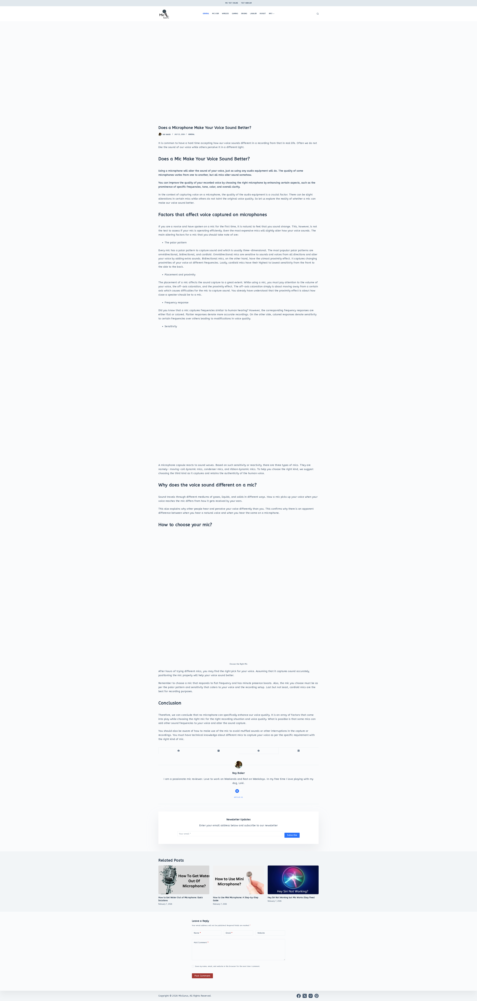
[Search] (318, 14)
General (191, 134)
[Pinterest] (259, 751)
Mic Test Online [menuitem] (231, 3)
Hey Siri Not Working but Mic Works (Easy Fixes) (291, 897)
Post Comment (202, 975)
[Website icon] (237, 791)
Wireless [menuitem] (225, 13)
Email (229, 933)
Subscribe (292, 835)
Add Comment (201, 942)
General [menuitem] (206, 13)
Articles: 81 (238, 797)
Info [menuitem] (270, 13)
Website (261, 933)
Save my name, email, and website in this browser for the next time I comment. (227, 966)
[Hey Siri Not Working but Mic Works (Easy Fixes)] (293, 880)
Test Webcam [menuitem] (246, 3)
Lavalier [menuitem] (253, 13)
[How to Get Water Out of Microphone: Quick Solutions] (183, 880)
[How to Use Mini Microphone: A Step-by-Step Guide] (238, 880)
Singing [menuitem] (244, 13)
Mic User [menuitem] (215, 13)
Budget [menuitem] (263, 13)
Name (197, 933)
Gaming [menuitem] (235, 13)
